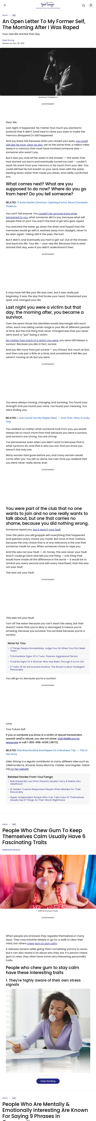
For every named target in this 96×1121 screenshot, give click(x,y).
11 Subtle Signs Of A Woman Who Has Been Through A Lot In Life (47, 661)
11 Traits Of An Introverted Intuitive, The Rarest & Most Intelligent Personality (47, 668)
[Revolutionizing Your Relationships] (48, 4)
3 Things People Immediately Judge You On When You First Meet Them (47, 649)
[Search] (83, 5)
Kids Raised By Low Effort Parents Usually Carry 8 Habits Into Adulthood (45, 782)
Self (14, 15)
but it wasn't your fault (47, 529)
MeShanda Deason (11, 849)
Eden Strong (8, 40)
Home (5, 15)
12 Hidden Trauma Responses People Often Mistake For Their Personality (45, 790)
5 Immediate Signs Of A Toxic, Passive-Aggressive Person (44, 656)
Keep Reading (48, 1081)
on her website (19, 769)
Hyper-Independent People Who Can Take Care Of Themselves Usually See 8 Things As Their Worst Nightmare (47, 798)
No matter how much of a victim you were (32, 340)
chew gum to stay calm (42, 943)
